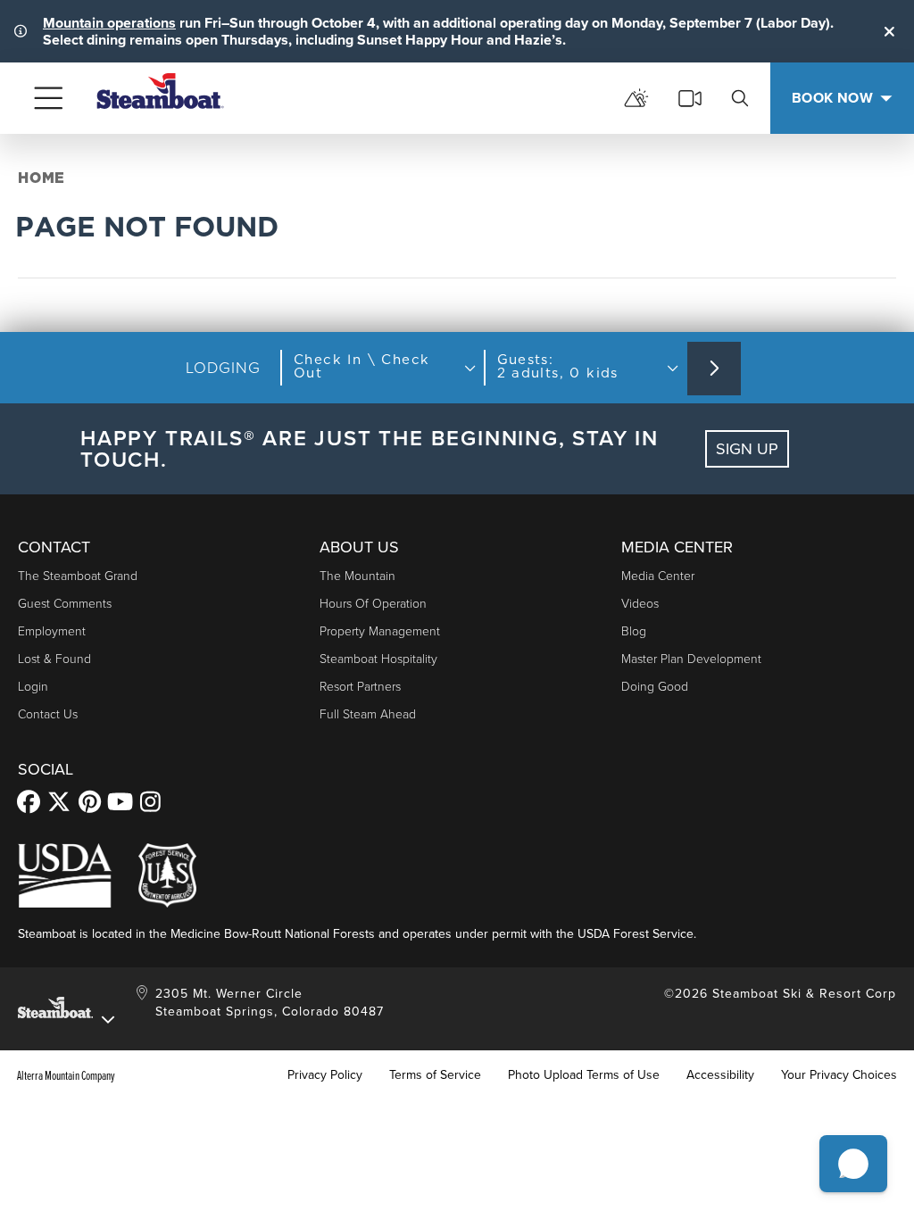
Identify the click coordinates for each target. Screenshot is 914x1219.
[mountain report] (636, 98)
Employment (52, 631)
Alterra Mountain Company (66, 1075)
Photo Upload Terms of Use (584, 1075)
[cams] (690, 98)
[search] (740, 98)
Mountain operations (109, 22)
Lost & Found (54, 659)
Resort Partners (360, 686)
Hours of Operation (373, 603)
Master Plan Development (691, 659)
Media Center (657, 576)
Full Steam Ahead (368, 714)
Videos (640, 603)
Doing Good (654, 686)
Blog (633, 631)
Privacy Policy (324, 1075)
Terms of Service (435, 1075)
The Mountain (357, 576)
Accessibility (720, 1075)
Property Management (380, 631)
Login (33, 686)
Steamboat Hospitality (378, 659)
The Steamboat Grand (77, 576)
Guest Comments (65, 603)
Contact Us (48, 714)
